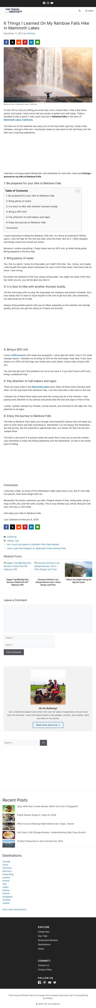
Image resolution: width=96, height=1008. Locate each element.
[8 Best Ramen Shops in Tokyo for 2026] (8, 818)
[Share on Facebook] (6, 42)
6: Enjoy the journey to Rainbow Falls (26, 222)
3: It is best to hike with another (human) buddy (32, 206)
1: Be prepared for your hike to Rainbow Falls (30, 195)
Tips (17, 540)
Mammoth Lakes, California (18, 120)
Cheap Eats (44, 931)
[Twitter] (54, 982)
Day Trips (42, 936)
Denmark (7, 868)
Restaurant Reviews (48, 940)
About (41, 948)
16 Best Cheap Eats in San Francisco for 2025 (40, 841)
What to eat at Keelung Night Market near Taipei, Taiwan (45, 824)
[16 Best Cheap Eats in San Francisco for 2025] (8, 844)
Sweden (6, 900)
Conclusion (12, 228)
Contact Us (43, 965)
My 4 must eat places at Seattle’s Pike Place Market (33, 544)
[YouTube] (49, 982)
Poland (6, 893)
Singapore (7, 896)
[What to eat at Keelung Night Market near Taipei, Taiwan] (8, 826)
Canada (6, 861)
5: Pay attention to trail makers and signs (28, 217)
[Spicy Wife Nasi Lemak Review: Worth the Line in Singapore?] (8, 809)
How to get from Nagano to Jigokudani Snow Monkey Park (36, 548)
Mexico (6, 890)
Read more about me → (48, 725)
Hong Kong (8, 874)
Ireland (5, 880)
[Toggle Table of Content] (76, 191)
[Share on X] (12, 42)
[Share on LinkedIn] (31, 42)
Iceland (6, 877)
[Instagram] (44, 982)
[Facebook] (39, 982)
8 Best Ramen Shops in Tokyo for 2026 (36, 815)
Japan (5, 887)
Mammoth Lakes (41, 387)
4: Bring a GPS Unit (16, 211)
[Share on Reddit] (18, 42)
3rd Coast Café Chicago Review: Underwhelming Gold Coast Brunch (51, 832)
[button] (79, 11)
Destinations (44, 944)
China (5, 865)
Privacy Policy (45, 969)
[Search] (43, 743)
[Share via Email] (37, 42)
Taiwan (6, 903)
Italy (4, 884)
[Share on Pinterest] (25, 42)
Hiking (10, 540)
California (12, 537)
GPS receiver (19, 355)
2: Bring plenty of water (18, 201)
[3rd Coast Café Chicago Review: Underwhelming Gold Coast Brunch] (8, 835)
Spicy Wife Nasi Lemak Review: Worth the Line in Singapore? (47, 806)
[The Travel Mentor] (13, 11)
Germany (7, 871)
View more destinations (14, 909)
